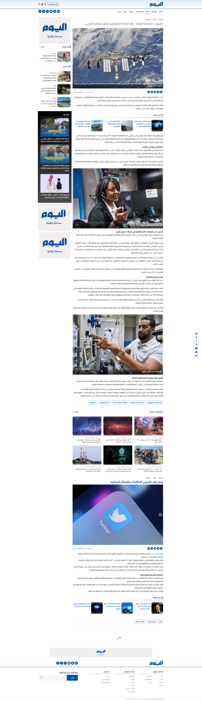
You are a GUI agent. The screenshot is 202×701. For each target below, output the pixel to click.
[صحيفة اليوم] (154, 4)
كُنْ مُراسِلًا (132, 676)
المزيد (76, 412)
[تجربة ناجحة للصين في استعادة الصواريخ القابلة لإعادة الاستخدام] (87, 455)
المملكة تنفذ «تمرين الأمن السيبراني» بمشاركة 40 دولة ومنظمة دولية (142, 124)
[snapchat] (54, 11)
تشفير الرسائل (140, 621)
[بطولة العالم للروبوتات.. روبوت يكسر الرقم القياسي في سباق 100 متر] (63, 56)
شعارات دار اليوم (130, 688)
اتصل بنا (132, 682)
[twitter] (43, 11)
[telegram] (155, 92)
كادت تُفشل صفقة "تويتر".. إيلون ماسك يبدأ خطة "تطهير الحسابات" (142, 606)
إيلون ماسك (154, 553)
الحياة (147, 11)
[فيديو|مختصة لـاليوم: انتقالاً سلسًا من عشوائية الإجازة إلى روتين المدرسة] (54, 183)
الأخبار (161, 11)
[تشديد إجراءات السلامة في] (117, 455)
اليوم (90, 548)
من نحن (108, 676)
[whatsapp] (151, 92)
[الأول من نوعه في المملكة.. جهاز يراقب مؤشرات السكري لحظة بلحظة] (87, 426)
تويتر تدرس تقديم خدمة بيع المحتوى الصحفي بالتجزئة (82, 604)
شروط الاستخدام (105, 682)
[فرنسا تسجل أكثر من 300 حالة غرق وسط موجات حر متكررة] (63, 102)
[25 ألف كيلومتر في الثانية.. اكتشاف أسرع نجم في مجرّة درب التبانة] (117, 426)
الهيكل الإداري (106, 679)
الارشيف (132, 679)
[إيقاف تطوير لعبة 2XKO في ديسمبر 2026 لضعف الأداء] (148, 426)
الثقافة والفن (140, 11)
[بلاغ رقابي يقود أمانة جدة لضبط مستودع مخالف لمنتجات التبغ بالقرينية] (63, 76)
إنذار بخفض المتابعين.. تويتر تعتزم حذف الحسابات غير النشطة (112, 606)
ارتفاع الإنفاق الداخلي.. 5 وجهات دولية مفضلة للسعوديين (113, 124)
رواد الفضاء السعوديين (128, 97)
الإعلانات (132, 685)
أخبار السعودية (103, 402)
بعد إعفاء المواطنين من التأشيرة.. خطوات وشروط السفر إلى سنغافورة (82, 124)
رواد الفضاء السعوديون (155, 402)
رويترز (87, 548)
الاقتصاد (154, 11)
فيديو (119, 11)
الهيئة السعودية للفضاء (119, 402)
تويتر (160, 621)
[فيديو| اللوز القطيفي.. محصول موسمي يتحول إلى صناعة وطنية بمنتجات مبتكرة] (54, 127)
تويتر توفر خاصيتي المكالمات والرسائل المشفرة (137, 481)
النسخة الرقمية (53, 4)
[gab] (58, 11)
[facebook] (40, 11)
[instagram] (47, 11)
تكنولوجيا (147, 19)
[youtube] (51, 11)
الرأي (125, 11)
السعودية (93, 402)
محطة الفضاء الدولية (137, 402)
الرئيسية (161, 19)
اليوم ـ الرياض (89, 92)
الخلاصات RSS (131, 691)
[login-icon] (42, 4)
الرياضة (131, 11)
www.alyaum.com (130, 698)
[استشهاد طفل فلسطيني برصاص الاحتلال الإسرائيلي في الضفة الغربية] (63, 89)
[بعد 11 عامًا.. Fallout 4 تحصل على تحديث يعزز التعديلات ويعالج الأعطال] (148, 455)
